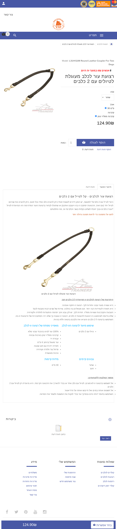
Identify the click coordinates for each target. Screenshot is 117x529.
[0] (4, 35)
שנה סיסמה (70, 477)
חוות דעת (90, 187)
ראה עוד (106, 438)
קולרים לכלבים (107, 472)
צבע (112, 91)
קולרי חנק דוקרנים (106, 486)
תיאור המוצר (105, 187)
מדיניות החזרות (30, 481)
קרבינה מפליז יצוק (106, 116)
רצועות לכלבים (102, 44)
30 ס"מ (110, 108)
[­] (14, 35)
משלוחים (33, 472)
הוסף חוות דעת (104, 149)
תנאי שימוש (31, 486)
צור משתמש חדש (68, 481)
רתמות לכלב (108, 481)
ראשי (111, 44)
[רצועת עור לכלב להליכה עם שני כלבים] (58, 254)
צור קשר (8, 14)
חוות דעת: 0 (87, 149)
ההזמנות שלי (70, 472)
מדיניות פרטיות (30, 477)
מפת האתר (32, 490)
